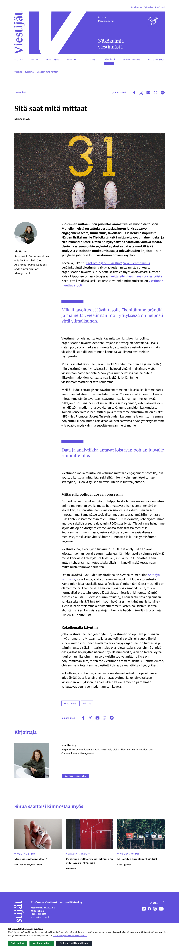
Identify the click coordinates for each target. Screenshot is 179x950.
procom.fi (157, 903)
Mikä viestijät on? (106, 21)
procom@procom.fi (40, 917)
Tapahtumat (136, 7)
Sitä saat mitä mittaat (47, 72)
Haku (103, 17)
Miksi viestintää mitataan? (30, 859)
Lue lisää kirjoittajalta (75, 776)
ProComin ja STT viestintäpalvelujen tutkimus (118, 263)
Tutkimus (89, 59)
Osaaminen (52, 59)
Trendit (71, 59)
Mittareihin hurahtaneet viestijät (137, 859)
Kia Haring (20, 251)
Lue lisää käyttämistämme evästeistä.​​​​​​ (70, 935)
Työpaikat (148, 7)
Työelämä (109, 60)
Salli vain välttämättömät (74, 943)
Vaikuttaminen (131, 59)
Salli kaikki (17, 943)
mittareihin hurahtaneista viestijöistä (136, 276)
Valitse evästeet (41, 943)
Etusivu (18, 59)
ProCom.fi (160, 7)
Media (34, 59)
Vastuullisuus (156, 59)
